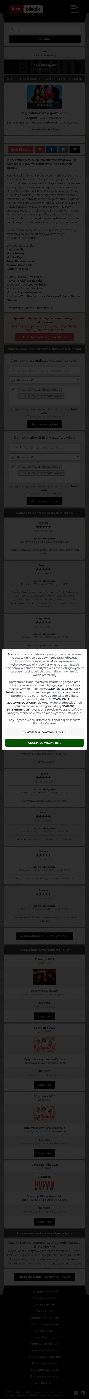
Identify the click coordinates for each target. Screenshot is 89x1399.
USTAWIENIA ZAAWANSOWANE (45, 732)
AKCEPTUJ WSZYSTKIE (44, 742)
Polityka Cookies (44, 723)
